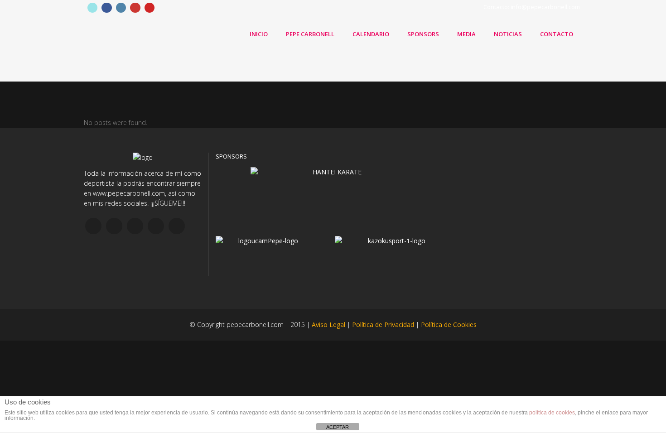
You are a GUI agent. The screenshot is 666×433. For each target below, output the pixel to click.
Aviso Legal (328, 324)
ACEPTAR (337, 427)
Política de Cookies (449, 324)
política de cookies (552, 412)
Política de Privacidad (383, 324)
